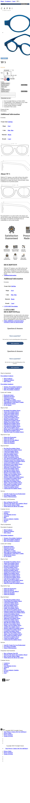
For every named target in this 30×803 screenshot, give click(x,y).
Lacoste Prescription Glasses (11, 470)
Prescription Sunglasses (7, 384)
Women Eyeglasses (9, 380)
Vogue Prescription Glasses (11, 487)
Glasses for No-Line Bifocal (11, 440)
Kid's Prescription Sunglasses (12, 389)
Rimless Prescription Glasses (11, 422)
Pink (9, 130)
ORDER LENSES (5, 83)
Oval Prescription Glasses (11, 416)
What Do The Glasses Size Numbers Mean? (15, 503)
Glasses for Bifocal (9, 438)
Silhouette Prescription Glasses (12, 467)
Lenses (2, 82)
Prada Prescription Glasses (11, 455)
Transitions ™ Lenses (10, 399)
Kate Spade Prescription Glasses (12, 484)
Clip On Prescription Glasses (11, 427)
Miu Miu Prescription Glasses (12, 471)
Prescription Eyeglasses (7, 376)
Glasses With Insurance (10, 496)
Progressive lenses (9, 395)
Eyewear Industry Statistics (11, 519)
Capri (13, 1)
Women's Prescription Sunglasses (13, 386)
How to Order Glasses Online (12, 505)
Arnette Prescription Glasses (11, 485)
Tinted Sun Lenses (9, 398)
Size (2, 72)
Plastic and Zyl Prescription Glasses (13, 429)
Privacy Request (8, 734)
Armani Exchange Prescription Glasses (14, 461)
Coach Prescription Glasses (11, 452)
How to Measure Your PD (11, 502)
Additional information (10, 275)
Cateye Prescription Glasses (11, 413)
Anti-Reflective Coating (14, 402)
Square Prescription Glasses (11, 412)
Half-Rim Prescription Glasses (12, 423)
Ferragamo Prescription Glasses (12, 478)
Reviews (6, 520)
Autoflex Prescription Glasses (12, 475)
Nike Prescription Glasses (11, 454)
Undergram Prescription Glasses (12, 488)
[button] (15, 343)
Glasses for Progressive (10, 437)
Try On (4, 58)
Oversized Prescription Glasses (12, 426)
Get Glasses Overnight (10, 495)
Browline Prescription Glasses (12, 430)
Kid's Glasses (7, 381)
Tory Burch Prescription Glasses (12, 458)
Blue (12, 130)
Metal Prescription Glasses (11, 419)
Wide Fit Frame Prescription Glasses (14, 432)
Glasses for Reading (9, 441)
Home (2, 1)
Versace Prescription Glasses (11, 462)
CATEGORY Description (11, 306)
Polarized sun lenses (9, 396)
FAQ (5, 521)
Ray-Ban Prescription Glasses (12, 448)
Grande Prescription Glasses (11, 480)
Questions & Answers (15, 328)
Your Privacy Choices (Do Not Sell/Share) (15, 732)
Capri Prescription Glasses (11, 451)
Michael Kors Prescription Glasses (13, 464)
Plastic (9, 134)
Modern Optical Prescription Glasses (14, 477)
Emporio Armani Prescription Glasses (14, 460)
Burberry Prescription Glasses (12, 472)
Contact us (7, 511)
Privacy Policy (8, 733)
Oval (9, 126)
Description (3, 111)
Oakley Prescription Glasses (11, 457)
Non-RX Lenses (5, 85)
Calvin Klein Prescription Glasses (13, 450)
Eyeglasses (8, 1)
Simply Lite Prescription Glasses (12, 474)
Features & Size (5, 109)
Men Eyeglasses (8, 378)
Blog (5, 517)
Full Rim (10, 121)
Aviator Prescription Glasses (11, 417)
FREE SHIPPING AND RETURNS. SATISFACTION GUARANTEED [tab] (14, 321)
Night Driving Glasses (10, 403)
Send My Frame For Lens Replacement (14, 493)
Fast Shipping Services (10, 514)
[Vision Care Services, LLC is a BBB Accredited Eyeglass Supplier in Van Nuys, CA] (6, 680)
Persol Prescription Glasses (11, 465)
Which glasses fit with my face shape (13, 506)
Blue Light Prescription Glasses (12, 400)
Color (2, 78)
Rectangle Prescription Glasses (12, 410)
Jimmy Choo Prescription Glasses (13, 482)
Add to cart (3, 86)
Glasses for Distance (9, 443)
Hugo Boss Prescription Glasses (12, 481)
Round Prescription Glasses (11, 414)
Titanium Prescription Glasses (12, 420)
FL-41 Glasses (7, 405)
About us (6, 516)
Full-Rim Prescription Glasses (12, 424)
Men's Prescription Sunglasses (12, 388)
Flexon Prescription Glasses (11, 468)
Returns (6, 513)
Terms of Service (8, 736)
